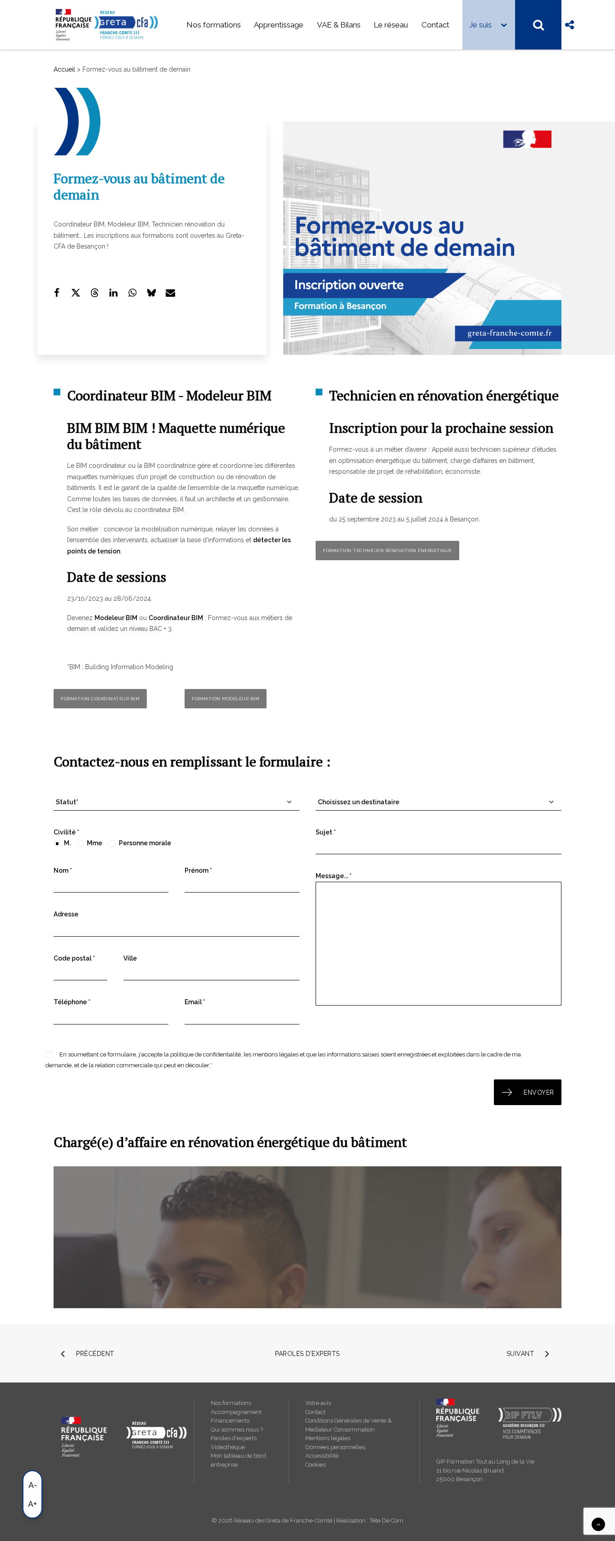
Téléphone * (72, 1002)
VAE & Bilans (339, 24)
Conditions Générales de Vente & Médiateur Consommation (348, 1425)
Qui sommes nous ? (237, 1429)
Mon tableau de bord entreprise (238, 1460)
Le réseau (391, 24)
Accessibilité (322, 1455)
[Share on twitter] (76, 293)
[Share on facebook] (57, 293)
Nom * (63, 870)
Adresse (66, 914)
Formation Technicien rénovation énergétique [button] (387, 550)
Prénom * (198, 870)
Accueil (64, 69)
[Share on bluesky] (151, 293)
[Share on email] (170, 293)
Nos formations (213, 24)
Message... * (334, 875)
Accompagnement (236, 1412)
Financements (230, 1420)
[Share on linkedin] (113, 293)
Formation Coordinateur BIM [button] (100, 698)
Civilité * (66, 832)
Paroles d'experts (234, 1438)
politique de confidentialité (205, 1054)
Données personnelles (335, 1447)
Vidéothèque (228, 1447)
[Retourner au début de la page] (598, 1523)
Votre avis (318, 1403)
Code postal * (74, 958)
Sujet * (326, 832)
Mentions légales (327, 1438)
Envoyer (539, 1092)
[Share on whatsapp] (132, 293)
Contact (435, 24)
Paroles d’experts (307, 1353)
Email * (195, 1002)
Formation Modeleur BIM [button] (225, 698)
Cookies (315, 1464)
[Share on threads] (95, 293)
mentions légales (275, 1054)
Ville (130, 958)
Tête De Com (386, 1520)
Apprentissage (278, 24)
